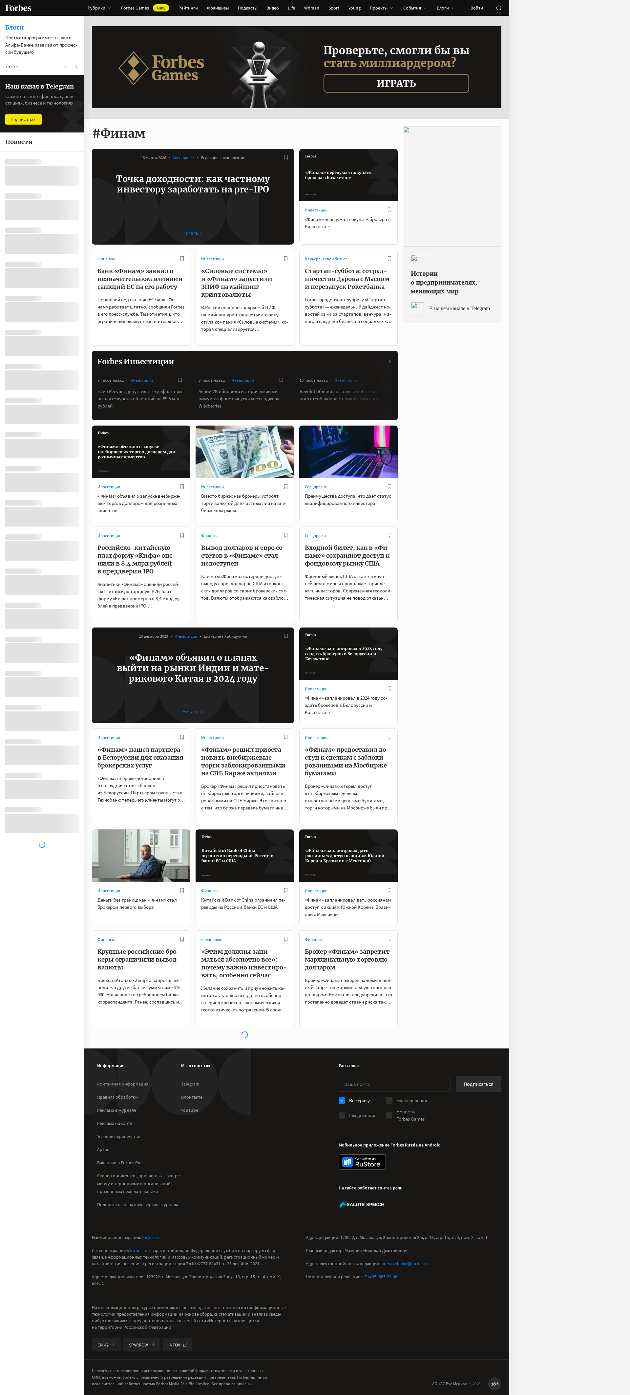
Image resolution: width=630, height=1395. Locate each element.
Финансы (106, 259)
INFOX (174, 1345)
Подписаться (479, 1084)
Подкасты (247, 8)
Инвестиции (316, 210)
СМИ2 (103, 1345)
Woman (311, 8)
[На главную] (18, 8)
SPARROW (138, 1345)
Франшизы (218, 8)
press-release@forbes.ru (405, 1263)
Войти (477, 8)
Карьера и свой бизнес (326, 259)
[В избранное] (286, 157)
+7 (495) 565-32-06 (380, 1277)
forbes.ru (151, 1237)
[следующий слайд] (389, 361)
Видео (272, 8)
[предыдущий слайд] (379, 361)
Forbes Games (143, 8)
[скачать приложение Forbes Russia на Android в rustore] (362, 1162)
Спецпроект (183, 157)
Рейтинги (188, 8)
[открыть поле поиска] (499, 8)
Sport (333, 8)
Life (291, 8)
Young (354, 8)
